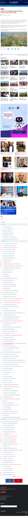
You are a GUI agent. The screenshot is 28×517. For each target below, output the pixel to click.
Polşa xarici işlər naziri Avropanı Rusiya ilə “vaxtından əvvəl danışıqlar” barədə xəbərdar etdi (14, 362)
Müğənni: (12, 464)
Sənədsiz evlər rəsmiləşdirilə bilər (9, 249)
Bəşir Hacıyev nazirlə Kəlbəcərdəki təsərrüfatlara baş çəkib (14, 99)
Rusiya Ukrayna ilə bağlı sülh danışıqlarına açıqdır (10, 421)
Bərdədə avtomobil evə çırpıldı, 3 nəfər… (8, 454)
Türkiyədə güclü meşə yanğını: (10, 247)
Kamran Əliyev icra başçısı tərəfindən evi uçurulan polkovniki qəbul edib (4, 68)
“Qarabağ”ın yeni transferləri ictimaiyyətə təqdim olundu (10, 423)
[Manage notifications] (26, 515)
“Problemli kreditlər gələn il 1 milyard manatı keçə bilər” (10, 304)
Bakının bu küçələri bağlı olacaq (7, 466)
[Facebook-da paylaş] (5, 49)
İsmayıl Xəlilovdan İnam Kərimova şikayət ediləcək (6, 184)
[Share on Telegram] (15, 49)
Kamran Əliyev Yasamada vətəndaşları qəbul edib (9, 378)
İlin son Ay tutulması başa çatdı (7, 372)
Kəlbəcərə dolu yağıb (5, 308)
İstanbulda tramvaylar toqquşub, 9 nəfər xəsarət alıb (9, 245)
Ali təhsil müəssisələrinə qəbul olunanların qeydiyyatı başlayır (10, 390)
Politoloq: (12, 302)
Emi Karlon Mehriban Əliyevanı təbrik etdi (8, 462)
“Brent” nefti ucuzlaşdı (6, 415)
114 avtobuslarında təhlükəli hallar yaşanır (11, 306)
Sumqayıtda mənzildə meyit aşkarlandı (8, 282)
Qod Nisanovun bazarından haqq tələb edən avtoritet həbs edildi (7, 169)
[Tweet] (13, 49)
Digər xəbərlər (14, 476)
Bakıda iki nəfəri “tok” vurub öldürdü (7, 376)
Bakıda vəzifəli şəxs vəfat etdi (8, 370)
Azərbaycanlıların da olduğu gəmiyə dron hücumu (10, 243)
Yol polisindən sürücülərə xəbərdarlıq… (9, 472)
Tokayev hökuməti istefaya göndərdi (7, 388)
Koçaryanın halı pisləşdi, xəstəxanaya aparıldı (7, 197)
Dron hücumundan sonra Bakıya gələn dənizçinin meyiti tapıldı (10, 364)
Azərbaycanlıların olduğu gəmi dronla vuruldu (8, 460)
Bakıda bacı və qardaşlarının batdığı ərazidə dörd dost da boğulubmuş (5, 78)
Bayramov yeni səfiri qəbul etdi (8, 452)
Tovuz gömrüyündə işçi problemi (12, 335)
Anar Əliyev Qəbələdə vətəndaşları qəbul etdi (10, 292)
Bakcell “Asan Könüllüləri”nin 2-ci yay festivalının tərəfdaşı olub (13, 89)
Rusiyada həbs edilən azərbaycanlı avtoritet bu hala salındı (21, 154)
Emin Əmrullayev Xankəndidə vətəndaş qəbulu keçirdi (9, 294)
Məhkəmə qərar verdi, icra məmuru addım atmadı (13, 298)
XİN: (11, 384)
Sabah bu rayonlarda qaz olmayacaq (7, 470)
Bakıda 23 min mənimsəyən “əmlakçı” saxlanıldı (9, 251)
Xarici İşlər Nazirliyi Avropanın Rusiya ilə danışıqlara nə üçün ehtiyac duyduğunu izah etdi (14, 360)
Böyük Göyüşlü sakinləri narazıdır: (12, 366)
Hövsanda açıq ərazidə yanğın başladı (8, 468)
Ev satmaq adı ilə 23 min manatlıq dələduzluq (8, 280)
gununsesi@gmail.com (4, 498)
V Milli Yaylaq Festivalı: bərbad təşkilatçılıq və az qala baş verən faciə (4, 89)
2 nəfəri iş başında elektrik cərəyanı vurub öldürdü (9, 339)
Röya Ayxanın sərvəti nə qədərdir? (7, 380)
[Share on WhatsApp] (2, 49)
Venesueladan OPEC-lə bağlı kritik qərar (8, 341)
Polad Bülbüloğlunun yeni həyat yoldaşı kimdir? (20, 184)
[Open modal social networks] (18, 49)
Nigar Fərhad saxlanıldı (18, 197)
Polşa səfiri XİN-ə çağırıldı (6, 288)
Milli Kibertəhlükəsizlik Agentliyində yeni (9, 474)
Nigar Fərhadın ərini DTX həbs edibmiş (8, 382)
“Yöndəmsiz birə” (8, 458)
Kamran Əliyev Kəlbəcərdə (23, 88)
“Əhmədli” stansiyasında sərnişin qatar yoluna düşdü (9, 284)
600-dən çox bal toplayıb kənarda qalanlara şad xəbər (10, 286)
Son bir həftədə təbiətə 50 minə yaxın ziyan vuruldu (9, 296)
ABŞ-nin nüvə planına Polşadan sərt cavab (8, 425)
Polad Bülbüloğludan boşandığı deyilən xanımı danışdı (7, 153)
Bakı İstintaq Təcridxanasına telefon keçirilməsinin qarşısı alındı (11, 290)
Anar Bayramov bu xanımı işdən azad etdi (9, 456)
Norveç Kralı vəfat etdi (6, 374)
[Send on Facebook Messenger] (9, 49)
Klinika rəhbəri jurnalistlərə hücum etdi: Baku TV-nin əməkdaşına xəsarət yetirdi (4, 99)
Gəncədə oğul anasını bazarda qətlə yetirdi (8, 337)
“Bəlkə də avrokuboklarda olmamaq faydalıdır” (14, 343)
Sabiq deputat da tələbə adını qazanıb (8, 368)
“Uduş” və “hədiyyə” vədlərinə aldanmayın (11, 386)
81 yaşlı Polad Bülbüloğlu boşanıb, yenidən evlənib (20, 168)
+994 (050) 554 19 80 (3, 497)
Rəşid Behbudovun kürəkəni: (11, 300)
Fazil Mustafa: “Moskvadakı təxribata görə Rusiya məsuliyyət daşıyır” (11, 417)
